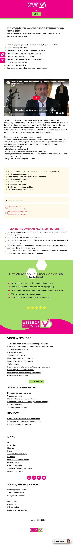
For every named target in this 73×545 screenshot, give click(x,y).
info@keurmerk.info (15, 496)
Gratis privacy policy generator (20, 361)
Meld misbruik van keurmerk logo (21, 399)
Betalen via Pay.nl (15, 471)
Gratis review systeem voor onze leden (23, 419)
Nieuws (10, 448)
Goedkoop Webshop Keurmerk (20, 370)
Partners (11, 457)
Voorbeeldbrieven (15, 405)
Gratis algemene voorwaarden (20, 358)
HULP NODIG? (60, 541)
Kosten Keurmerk (14, 352)
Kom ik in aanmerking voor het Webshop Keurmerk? (30, 347)
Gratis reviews (13, 364)
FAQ (9, 442)
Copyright (11, 504)
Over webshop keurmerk (18, 460)
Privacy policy (13, 507)
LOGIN (36, 14)
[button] (2, 60)
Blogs (9, 451)
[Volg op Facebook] (39, 478)
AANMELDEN (36, 382)
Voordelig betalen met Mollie (19, 468)
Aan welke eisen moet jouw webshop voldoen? (27, 344)
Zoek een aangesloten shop (19, 393)
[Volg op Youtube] (44, 478)
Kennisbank (12, 445)
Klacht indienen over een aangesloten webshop (27, 402)
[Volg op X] (29, 478)
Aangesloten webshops (17, 454)
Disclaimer (12, 501)
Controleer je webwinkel (17, 376)
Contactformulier (14, 465)
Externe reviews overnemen (19, 424)
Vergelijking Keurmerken (18, 349)
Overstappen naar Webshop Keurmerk (24, 373)
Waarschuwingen (14, 396)
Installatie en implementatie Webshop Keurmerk (28, 367)
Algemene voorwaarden (17, 510)
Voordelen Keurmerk (16, 355)
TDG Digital (31, 520)
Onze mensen (13, 463)
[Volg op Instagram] (34, 478)
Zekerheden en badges (17, 407)
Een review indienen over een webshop (24, 422)
